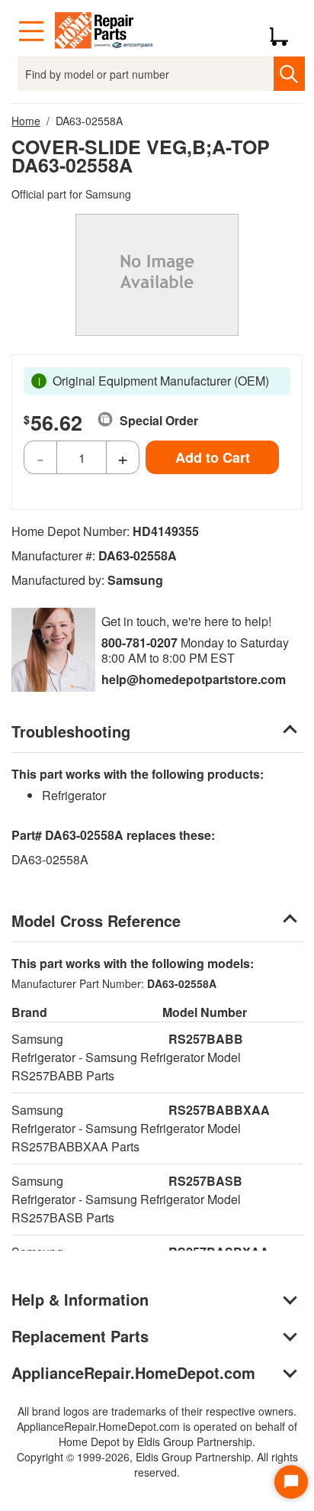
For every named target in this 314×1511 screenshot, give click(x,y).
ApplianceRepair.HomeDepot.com (133, 1372)
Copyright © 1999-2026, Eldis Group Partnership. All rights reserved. (157, 1464)
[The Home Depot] (104, 31)
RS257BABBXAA (219, 1110)
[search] (289, 74)
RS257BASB (205, 1181)
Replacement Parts (80, 1336)
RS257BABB (205, 1039)
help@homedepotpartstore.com (193, 679)
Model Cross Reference (96, 920)
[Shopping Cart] (285, 31)
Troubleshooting (70, 731)
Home (25, 121)
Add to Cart (212, 457)
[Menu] (31, 31)
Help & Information (80, 1299)
